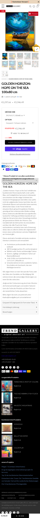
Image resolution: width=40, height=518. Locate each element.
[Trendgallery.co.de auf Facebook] (3, 367)
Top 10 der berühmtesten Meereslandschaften (17, 475)
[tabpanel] (20, 32)
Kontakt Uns (11, 498)
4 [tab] (15, 50)
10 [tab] (29, 50)
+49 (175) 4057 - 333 (8, 362)
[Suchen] (30, 6)
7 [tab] (22, 50)
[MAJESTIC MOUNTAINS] (7, 409)
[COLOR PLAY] (7, 452)
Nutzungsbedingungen (27, 495)
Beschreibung (7, 180)
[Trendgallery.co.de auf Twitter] (6, 367)
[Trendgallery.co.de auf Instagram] (14, 367)
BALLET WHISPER (21, 436)
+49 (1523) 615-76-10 (9, 359)
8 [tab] (24, 50)
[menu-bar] (3, 6)
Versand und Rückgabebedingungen (14, 492)
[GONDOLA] (7, 428)
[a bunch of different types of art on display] (5, 74)
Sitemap (21, 498)
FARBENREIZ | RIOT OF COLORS (26, 382)
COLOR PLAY (19, 448)
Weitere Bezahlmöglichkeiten (20, 154)
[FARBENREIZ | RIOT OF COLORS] (7, 386)
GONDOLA (18, 424)
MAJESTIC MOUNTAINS (23, 405)
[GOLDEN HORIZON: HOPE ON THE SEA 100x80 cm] (20, 32)
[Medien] (37, 49)
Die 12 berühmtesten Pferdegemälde (14, 484)
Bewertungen (7, 312)
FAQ (3, 498)
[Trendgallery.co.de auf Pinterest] (10, 367)
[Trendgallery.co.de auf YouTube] (18, 367)
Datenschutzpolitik (8, 495)
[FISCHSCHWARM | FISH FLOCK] (7, 397)
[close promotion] (38, 2)
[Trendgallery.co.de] (13, 6)
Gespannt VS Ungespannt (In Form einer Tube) (19, 303)
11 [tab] (32, 50)
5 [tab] (17, 50)
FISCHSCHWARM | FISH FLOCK (26, 394)
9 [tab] (27, 50)
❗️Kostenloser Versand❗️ (20, 2)
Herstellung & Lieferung (11, 307)
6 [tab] (20, 50)
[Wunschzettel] (34, 6)
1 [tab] (7, 50)
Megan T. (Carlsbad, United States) (13, 467)
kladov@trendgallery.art (9, 356)
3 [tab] (12, 50)
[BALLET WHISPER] (7, 440)
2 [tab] (10, 50)
